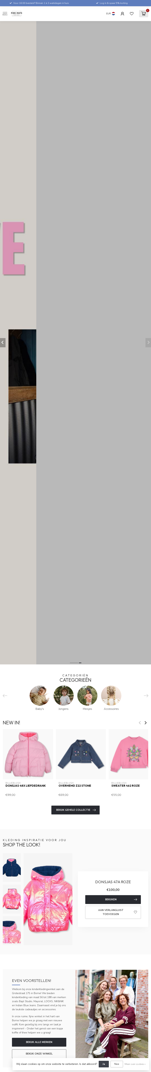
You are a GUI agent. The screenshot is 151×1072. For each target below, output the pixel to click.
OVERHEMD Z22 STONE (75, 785)
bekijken (111, 899)
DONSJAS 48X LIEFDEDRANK (26, 785)
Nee (116, 1064)
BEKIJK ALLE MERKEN (39, 1042)
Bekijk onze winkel (39, 1053)
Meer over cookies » (135, 1064)
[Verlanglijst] (132, 13)
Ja (104, 1064)
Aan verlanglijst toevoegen (111, 912)
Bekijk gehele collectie (73, 810)
